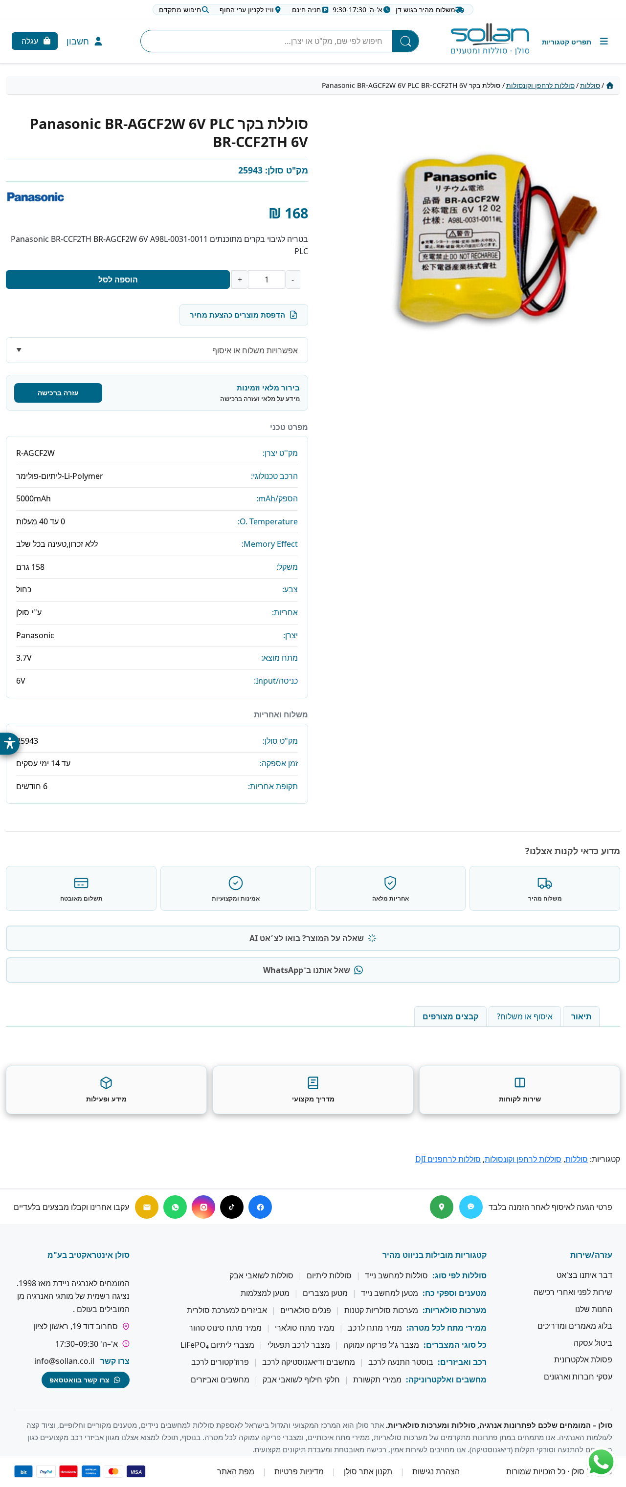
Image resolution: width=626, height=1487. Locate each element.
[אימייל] (146, 1207)
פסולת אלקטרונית (583, 1360)
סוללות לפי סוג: (459, 1276)
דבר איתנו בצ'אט (584, 1275)
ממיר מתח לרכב (375, 1327)
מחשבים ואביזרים (220, 1379)
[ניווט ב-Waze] (471, 1207)
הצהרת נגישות (436, 1471)
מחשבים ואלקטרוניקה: (446, 1379)
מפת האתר (235, 1471)
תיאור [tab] (581, 1016)
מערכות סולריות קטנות (381, 1310)
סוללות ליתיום (329, 1276)
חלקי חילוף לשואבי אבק (301, 1379)
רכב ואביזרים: (462, 1362)
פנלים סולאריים (305, 1310)
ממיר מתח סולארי (305, 1327)
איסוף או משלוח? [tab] (525, 1016)
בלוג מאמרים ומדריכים (574, 1326)
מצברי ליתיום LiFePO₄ (217, 1344)
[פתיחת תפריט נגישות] (10, 743)
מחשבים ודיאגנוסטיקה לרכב (308, 1362)
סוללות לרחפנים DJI (448, 1159)
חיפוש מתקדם (180, 9)
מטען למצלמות (265, 1293)
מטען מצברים (325, 1293)
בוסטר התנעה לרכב (400, 1362)
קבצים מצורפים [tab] (450, 1016)
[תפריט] (576, 41)
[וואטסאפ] (175, 1207)
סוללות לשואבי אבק (261, 1276)
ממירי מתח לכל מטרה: (446, 1327)
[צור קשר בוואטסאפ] (601, 1462)
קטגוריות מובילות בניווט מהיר (434, 1255)
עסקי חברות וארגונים (578, 1376)
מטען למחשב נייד (389, 1293)
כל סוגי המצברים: (455, 1344)
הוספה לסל (118, 279)
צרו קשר (115, 1361)
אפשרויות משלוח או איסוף (255, 350)
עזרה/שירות (591, 1255)
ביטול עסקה (593, 1342)
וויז (247, 9)
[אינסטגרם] (203, 1207)
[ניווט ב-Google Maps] (441, 1207)
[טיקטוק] (232, 1207)
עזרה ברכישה (58, 392)
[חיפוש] (405, 41)
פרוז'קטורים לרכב (220, 1362)
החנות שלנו (593, 1309)
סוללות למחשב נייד (396, 1276)
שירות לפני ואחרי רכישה (573, 1292)
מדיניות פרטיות (299, 1471)
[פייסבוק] (260, 1207)
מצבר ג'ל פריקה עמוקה (381, 1344)
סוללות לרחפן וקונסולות (540, 85)
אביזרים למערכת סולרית (227, 1310)
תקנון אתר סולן (368, 1471)
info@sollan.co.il (64, 1361)
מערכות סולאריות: (455, 1310)
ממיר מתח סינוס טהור (225, 1327)
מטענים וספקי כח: (455, 1293)
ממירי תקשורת (377, 1379)
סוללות (590, 85)
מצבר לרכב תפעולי (299, 1344)
